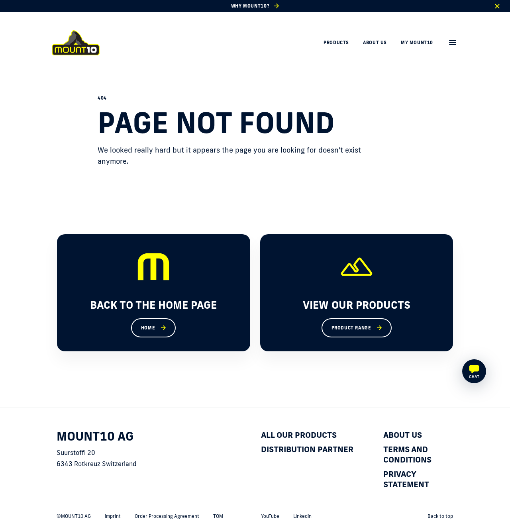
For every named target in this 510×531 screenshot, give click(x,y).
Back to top (440, 516)
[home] (76, 42)
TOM (218, 516)
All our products (299, 434)
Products (336, 42)
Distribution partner (307, 449)
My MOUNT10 (417, 42)
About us (375, 42)
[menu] (452, 42)
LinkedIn (302, 516)
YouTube (270, 516)
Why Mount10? (250, 6)
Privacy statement (406, 478)
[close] (497, 6)
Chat (474, 377)
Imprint (113, 516)
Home (148, 328)
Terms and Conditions (407, 454)
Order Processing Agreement (167, 516)
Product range (351, 328)
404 (102, 98)
